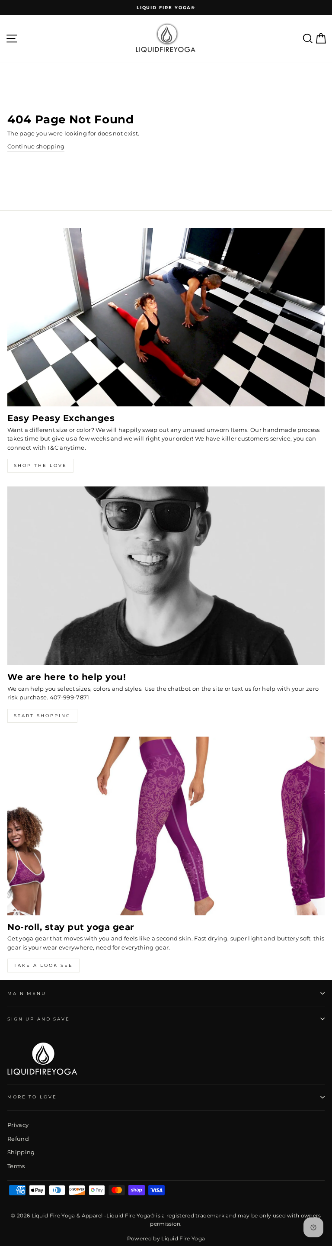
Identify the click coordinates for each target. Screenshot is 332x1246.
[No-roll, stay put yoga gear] (166, 826)
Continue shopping (35, 146)
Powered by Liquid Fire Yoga (166, 1238)
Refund (18, 1139)
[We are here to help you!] (166, 575)
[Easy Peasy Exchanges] (166, 317)
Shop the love (40, 465)
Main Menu (26, 993)
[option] (166, 7)
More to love (32, 1097)
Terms (16, 1166)
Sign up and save (38, 1019)
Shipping (21, 1152)
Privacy (18, 1125)
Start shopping (42, 715)
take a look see (43, 965)
